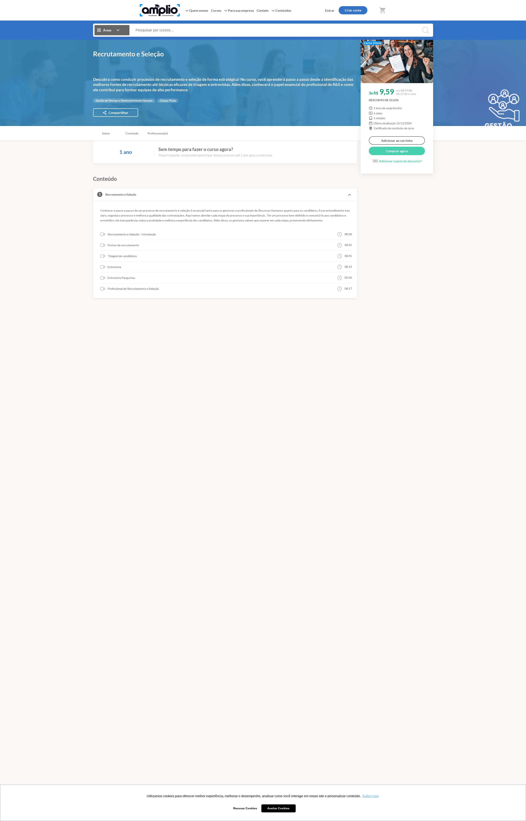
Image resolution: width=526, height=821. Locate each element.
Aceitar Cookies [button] (278, 808)
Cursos (216, 10)
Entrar (330, 10)
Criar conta (353, 10)
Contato (263, 10)
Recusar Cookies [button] (245, 808)
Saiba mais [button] (370, 796)
